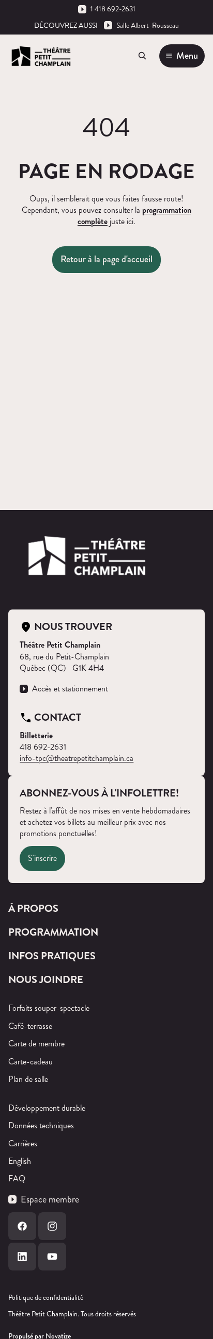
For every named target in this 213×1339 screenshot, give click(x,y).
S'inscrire (42, 858)
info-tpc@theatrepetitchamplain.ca (76, 758)
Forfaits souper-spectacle (48, 1008)
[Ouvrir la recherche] (142, 55)
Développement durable (46, 1108)
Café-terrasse (30, 1026)
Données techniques (41, 1125)
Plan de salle (28, 1079)
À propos (33, 908)
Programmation (53, 932)
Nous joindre (45, 979)
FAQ (16, 1178)
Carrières (22, 1143)
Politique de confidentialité (45, 1297)
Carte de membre (36, 1043)
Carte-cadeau (30, 1061)
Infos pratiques (52, 955)
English (19, 1161)
